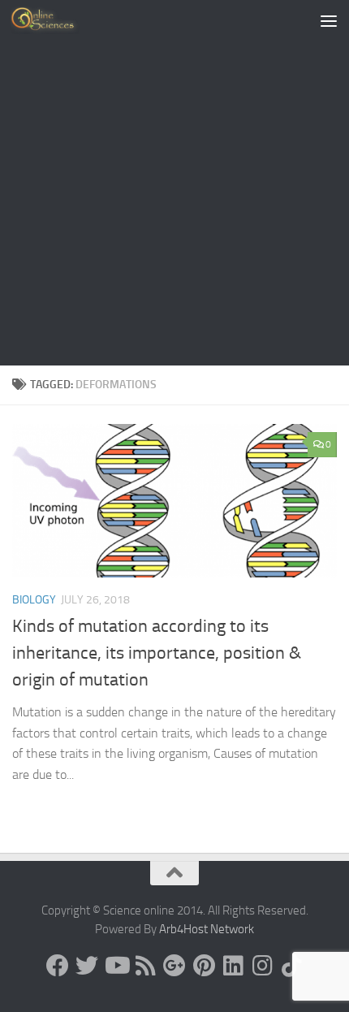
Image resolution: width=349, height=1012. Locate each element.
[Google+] (174, 965)
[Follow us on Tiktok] (291, 965)
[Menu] (328, 20)
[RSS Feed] (145, 965)
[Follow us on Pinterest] (203, 965)
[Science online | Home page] (56, 20)
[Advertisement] (174, 182)
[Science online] (57, 965)
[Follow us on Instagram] (262, 965)
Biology (34, 600)
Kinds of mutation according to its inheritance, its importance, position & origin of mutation (156, 653)
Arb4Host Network (206, 929)
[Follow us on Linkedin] (233, 965)
